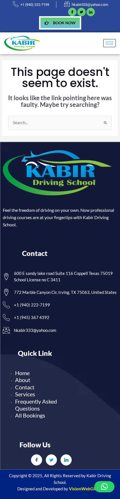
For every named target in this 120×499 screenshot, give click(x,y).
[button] (104, 486)
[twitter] (81, 12)
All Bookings (30, 415)
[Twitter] (51, 460)
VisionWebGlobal (86, 488)
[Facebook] (72, 12)
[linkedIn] (91, 12)
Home (22, 373)
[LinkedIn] (66, 460)
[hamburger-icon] (109, 43)
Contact (24, 387)
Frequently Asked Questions (36, 405)
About (22, 379)
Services (25, 394)
